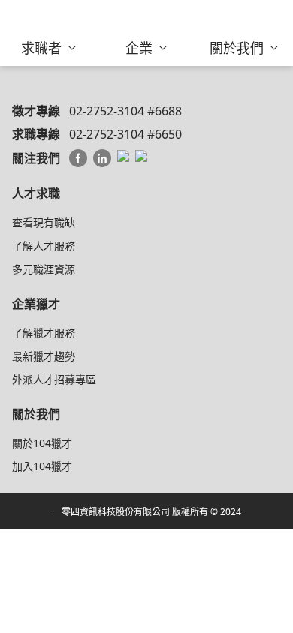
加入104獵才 (42, 466)
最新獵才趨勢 (43, 356)
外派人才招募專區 (54, 379)
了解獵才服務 (43, 333)
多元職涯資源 (43, 269)
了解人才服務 (43, 245)
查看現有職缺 (43, 222)
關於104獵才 (42, 443)
